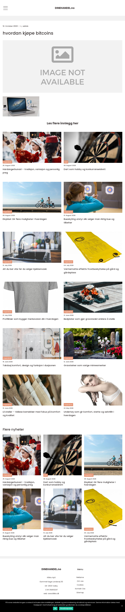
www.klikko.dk (53, 593)
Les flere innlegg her (62, 123)
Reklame (80, 577)
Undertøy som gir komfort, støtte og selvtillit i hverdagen (89, 413)
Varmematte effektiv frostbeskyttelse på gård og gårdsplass (91, 270)
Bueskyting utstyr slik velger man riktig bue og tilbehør (89, 221)
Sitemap (80, 592)
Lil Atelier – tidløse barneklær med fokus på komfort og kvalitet (31, 413)
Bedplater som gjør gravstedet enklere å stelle (89, 318)
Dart (66, 162)
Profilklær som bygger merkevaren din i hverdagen (30, 318)
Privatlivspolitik (66, 608)
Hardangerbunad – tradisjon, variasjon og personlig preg (31, 171)
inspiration (7, 162)
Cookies (80, 585)
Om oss (80, 581)
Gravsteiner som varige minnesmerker (85, 365)
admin (25, 26)
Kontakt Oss (80, 588)
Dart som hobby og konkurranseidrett (85, 169)
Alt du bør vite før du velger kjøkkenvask (25, 269)
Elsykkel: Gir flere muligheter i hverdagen (25, 219)
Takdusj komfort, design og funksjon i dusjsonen (29, 365)
